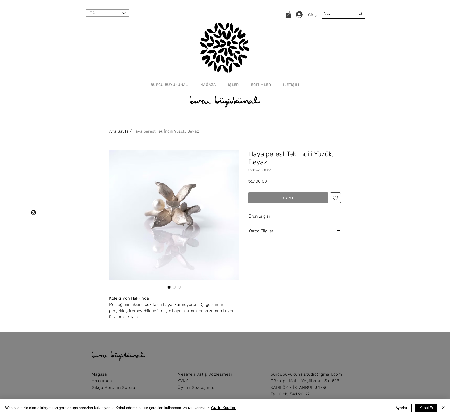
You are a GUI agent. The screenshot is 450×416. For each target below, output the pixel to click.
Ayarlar (401, 407)
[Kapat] (444, 408)
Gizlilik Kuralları (223, 407)
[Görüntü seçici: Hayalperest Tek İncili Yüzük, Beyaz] (169, 287)
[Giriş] (298, 15)
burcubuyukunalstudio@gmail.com (306, 374)
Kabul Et (426, 407)
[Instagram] (33, 213)
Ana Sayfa (119, 131)
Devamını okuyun (123, 317)
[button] (288, 14)
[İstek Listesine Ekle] (335, 197)
